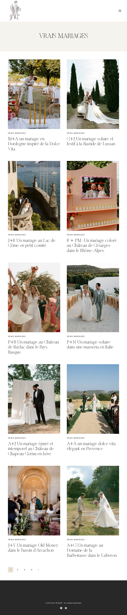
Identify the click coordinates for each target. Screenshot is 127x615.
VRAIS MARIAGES (17, 133)
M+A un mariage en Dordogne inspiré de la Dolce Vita (34, 144)
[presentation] (34, 94)
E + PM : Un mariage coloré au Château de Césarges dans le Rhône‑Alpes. (92, 245)
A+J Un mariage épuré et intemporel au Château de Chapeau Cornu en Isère (31, 449)
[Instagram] (61, 608)
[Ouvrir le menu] (120, 10)
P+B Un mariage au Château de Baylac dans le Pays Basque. (33, 347)
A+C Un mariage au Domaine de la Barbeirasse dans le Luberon (91, 550)
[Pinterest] (66, 608)
